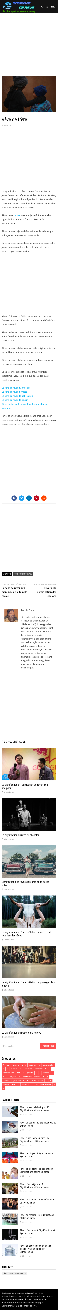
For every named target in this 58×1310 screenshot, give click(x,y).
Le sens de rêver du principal (16, 387)
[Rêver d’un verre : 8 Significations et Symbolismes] (10, 1230)
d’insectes (38, 1069)
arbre (24, 1065)
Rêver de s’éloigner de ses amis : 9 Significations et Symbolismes (36, 1170)
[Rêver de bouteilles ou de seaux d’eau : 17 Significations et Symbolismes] (10, 1246)
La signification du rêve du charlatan (20, 835)
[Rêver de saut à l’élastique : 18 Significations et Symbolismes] (10, 1107)
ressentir (6, 1084)
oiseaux (6, 1080)
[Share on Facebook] (14, 498)
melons (37, 1076)
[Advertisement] (29, 42)
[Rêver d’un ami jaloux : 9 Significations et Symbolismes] (10, 1184)
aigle (8, 1065)
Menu (52, 6)
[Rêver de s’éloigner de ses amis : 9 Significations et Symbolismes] (10, 1169)
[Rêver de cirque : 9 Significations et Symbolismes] (10, 1153)
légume (13, 1076)
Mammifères (27, 1076)
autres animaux (34, 1065)
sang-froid (26, 1084)
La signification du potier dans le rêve (21, 1032)
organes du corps (17, 1080)
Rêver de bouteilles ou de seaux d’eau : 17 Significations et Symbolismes (35, 1248)
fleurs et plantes (8, 1073)
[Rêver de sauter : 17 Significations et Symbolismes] (10, 1123)
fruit (18, 1073)
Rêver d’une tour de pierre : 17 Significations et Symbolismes (34, 1139)
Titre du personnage (23, 574)
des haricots (27, 1069)
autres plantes (48, 1065)
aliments (16, 1065)
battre (17, 215)
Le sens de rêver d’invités (14, 391)
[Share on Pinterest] (36, 498)
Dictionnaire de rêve (27, 1305)
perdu (33, 1080)
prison (40, 1080)
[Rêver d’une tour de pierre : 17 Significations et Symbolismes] (10, 1138)
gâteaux (30, 1073)
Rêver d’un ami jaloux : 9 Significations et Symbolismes (34, 1186)
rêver (13, 1084)
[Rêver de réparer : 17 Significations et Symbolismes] (10, 1215)
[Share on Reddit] (44, 498)
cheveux (14, 1069)
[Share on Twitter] (21, 498)
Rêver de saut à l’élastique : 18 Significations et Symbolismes (34, 1109)
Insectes (46, 1073)
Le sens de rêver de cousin (15, 399)
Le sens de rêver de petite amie (17, 395)
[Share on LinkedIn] (29, 498)
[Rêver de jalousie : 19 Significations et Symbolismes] (10, 1199)
